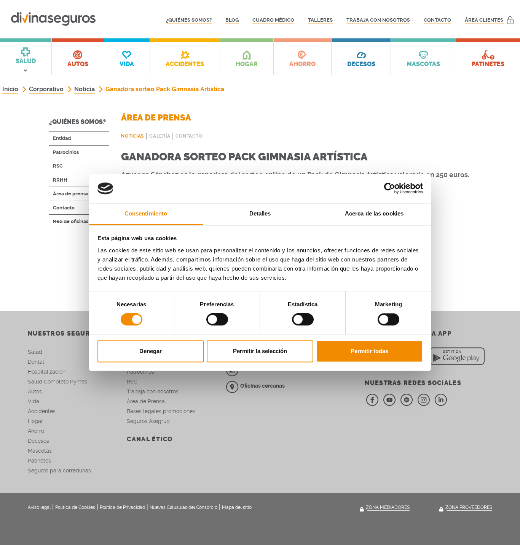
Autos (35, 391)
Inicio (10, 89)
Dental (36, 362)
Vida (33, 401)
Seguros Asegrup (148, 421)
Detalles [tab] (260, 213)
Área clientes (484, 20)
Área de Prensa (146, 401)
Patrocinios (66, 152)
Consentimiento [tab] (145, 213)
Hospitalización (46, 372)
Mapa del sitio (237, 507)
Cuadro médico (273, 20)
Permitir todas (369, 351)
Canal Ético (149, 439)
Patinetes (39, 461)
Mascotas (40, 451)
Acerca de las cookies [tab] (374, 213)
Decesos (38, 441)
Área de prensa (70, 193)
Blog (232, 20)
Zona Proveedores (468, 507)
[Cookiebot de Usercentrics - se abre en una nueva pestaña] (389, 188)
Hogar (35, 421)
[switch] (217, 320)
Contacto (437, 20)
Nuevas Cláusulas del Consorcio (183, 507)
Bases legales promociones (161, 411)
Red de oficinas (70, 221)
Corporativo (46, 89)
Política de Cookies (75, 507)
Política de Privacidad (122, 507)
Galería (159, 136)
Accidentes (42, 411)
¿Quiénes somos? (189, 20)
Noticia (84, 89)
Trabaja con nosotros (378, 20)
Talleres (320, 20)
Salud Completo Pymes (57, 382)
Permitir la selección (260, 351)
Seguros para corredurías (59, 470)
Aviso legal (39, 507)
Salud (35, 352)
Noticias (132, 136)
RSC (58, 166)
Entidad (62, 138)
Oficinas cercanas (262, 386)
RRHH (60, 180)
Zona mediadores (388, 507)
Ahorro (36, 431)
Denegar (150, 351)
